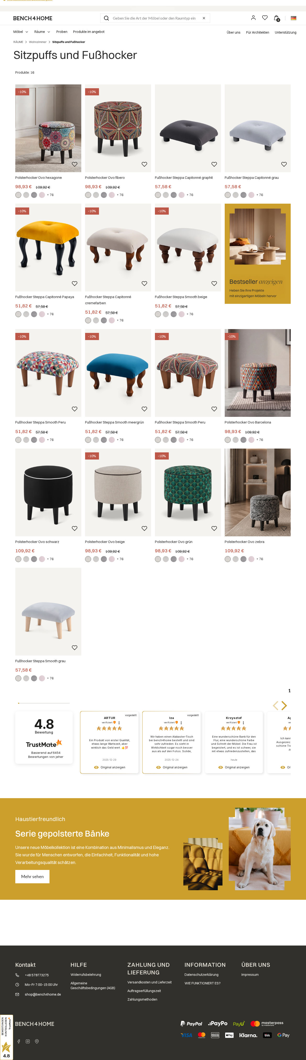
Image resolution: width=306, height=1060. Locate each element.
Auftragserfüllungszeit (144, 991)
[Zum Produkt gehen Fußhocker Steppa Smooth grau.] (48, 612)
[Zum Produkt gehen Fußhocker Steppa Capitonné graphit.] (188, 128)
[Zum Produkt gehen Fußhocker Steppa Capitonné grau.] (258, 128)
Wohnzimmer (38, 42)
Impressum (250, 974)
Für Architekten (257, 32)
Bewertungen (45, 755)
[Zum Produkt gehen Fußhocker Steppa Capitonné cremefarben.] (118, 247)
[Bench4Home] (36, 1041)
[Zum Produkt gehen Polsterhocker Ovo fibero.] (118, 128)
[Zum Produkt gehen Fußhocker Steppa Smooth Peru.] (48, 373)
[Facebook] (18, 1041)
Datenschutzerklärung (202, 974)
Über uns (233, 32)
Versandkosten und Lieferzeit (149, 982)
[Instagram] (27, 1041)
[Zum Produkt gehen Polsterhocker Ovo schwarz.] (48, 492)
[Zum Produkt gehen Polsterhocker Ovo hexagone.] (48, 128)
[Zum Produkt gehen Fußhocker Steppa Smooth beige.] (188, 247)
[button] (106, 18)
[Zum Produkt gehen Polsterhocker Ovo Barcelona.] (258, 373)
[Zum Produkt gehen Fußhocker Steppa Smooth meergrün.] (118, 373)
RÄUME (18, 42)
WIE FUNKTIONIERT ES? (203, 983)
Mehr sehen (32, 876)
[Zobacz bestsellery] (258, 254)
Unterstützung (285, 32)
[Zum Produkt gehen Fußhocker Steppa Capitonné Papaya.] (48, 247)
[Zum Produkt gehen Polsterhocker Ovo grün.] (188, 492)
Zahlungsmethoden (142, 999)
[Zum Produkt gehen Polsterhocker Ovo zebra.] (258, 492)
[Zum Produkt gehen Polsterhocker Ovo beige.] (118, 492)
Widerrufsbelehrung (86, 974)
